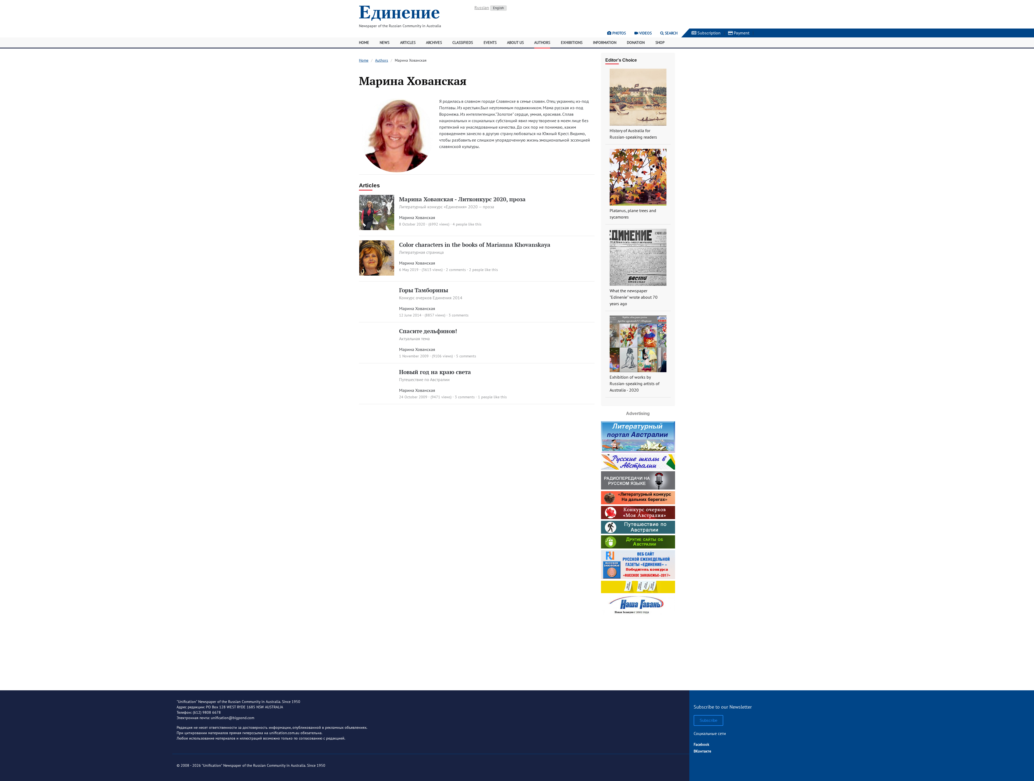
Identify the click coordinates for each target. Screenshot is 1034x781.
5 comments (466, 356)
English (498, 8)
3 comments (459, 315)
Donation (636, 42)
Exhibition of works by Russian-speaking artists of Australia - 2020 (634, 383)
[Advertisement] (638, 650)
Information (604, 42)
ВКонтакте (702, 751)
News (384, 42)
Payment (741, 33)
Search (670, 33)
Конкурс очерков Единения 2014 (430, 297)
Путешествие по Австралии (424, 379)
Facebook (701, 744)
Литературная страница (421, 252)
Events (490, 42)
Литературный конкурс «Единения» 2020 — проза (446, 206)
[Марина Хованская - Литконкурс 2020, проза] (376, 228)
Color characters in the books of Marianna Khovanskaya (474, 244)
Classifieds (462, 42)
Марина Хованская (417, 217)
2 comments (456, 269)
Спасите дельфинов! (428, 331)
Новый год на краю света (435, 372)
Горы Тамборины (423, 290)
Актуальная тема (414, 338)
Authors (542, 42)
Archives (434, 42)
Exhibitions (571, 42)
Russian (481, 7)
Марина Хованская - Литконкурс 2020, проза (462, 199)
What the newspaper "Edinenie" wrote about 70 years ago (634, 297)
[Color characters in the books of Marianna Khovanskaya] (376, 274)
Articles (407, 42)
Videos (645, 33)
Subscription (708, 33)
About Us (515, 42)
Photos (618, 33)
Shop (660, 42)
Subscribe (708, 720)
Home (364, 42)
